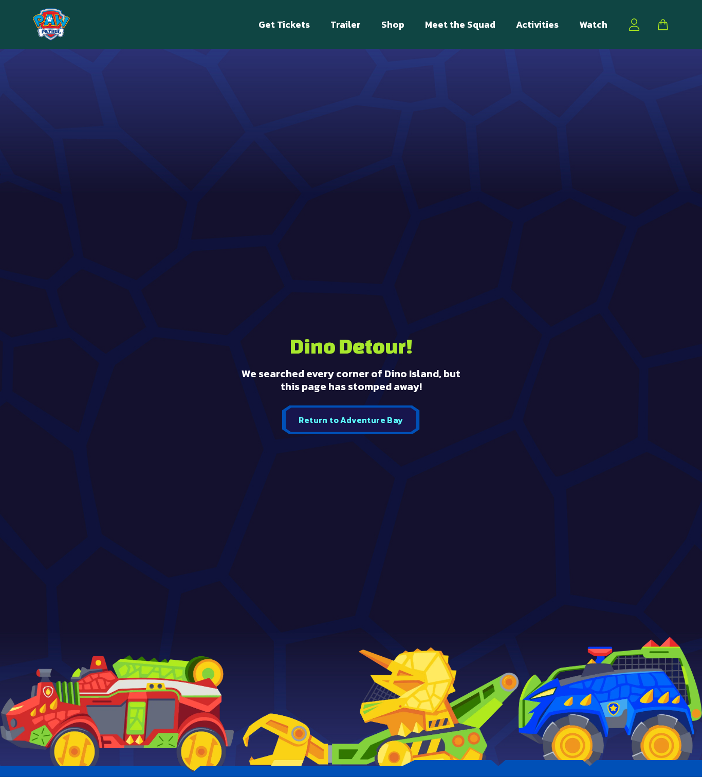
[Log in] (634, 24)
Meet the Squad (460, 24)
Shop (392, 24)
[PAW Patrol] (51, 24)
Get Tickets (284, 24)
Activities (537, 24)
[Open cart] (663, 24)
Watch (593, 24)
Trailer (345, 24)
